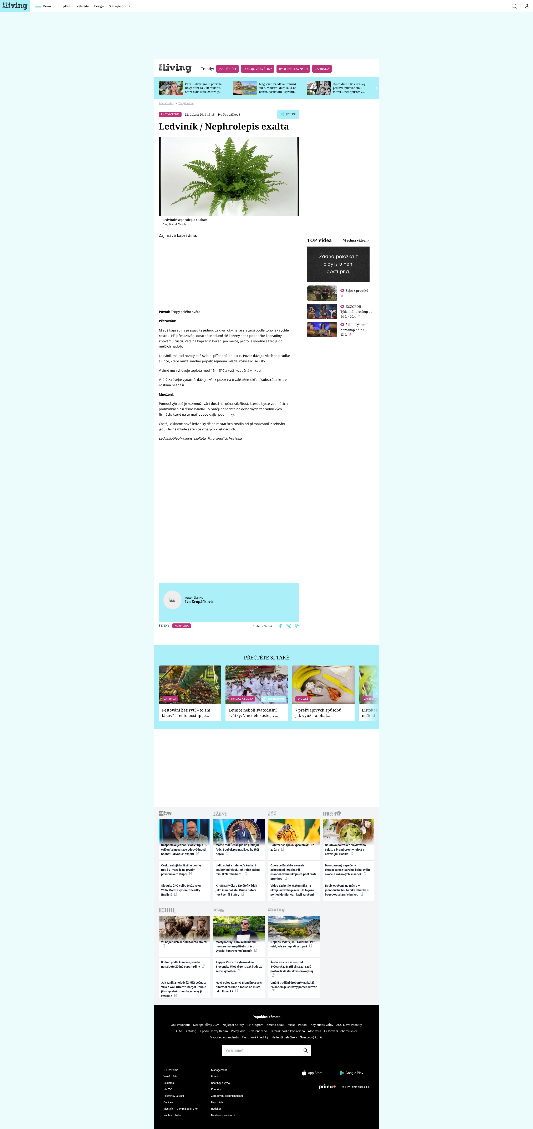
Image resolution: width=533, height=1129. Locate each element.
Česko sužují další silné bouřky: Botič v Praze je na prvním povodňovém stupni (181, 870)
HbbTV (167, 1089)
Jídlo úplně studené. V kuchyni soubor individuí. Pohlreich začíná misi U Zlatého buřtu (238, 870)
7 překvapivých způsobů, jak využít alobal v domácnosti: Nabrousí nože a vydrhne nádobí (318, 712)
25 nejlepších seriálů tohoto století (184, 942)
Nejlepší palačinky (284, 1037)
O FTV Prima (170, 1070)
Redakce (216, 1108)
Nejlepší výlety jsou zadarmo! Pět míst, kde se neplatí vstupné (292, 944)
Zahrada (83, 6)
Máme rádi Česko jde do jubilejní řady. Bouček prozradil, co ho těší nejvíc (237, 849)
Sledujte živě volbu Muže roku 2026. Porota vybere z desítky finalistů (181, 890)
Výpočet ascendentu (224, 1037)
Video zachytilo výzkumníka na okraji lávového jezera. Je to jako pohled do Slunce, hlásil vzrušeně (292, 890)
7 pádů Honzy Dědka (213, 1031)
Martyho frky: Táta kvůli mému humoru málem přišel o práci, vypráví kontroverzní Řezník (236, 946)
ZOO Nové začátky (349, 1025)
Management (219, 1070)
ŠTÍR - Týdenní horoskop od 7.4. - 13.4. (353, 329)
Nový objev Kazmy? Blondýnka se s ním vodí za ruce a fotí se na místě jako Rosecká (239, 987)
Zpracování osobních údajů (227, 1095)
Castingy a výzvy (220, 1082)
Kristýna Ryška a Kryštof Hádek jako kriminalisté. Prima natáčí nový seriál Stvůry (236, 890)
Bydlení (65, 6)
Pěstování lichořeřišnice (341, 1031)
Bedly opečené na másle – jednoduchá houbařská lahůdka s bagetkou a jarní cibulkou (347, 890)
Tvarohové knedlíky (255, 1037)
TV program (255, 1025)
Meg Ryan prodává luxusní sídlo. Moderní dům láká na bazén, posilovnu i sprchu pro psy (277, 90)
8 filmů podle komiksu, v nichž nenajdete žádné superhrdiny (180, 964)
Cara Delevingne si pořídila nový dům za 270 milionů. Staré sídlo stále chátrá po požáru (203, 90)
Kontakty (216, 1089)
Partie (291, 1025)
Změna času (275, 1025)
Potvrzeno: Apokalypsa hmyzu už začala (292, 847)
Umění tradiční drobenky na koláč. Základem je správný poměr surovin (293, 985)
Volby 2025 (238, 1031)
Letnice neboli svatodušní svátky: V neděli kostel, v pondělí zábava (253, 712)
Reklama (168, 1082)
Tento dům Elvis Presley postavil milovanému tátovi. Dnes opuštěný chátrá (349, 90)
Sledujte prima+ (120, 6)
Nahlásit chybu (172, 1115)
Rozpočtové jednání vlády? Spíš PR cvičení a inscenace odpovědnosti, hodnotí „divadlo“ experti (184, 849)
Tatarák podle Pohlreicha (287, 1031)
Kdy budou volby (322, 1025)
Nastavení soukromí (223, 1115)
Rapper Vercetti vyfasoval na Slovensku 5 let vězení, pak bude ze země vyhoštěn (239, 967)
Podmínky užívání (173, 1095)
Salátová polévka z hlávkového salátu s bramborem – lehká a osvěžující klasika (345, 849)
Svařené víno (258, 1031)
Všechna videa (354, 240)
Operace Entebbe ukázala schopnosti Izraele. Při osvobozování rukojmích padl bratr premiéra (293, 872)
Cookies (168, 1102)
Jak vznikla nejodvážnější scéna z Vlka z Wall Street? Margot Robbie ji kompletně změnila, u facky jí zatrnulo (183, 989)
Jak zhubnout (180, 1025)
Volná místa (170, 1076)
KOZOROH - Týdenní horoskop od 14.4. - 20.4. (356, 311)
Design (99, 6)
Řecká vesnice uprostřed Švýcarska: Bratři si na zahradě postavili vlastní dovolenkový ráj (291, 967)
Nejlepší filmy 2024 (206, 1025)
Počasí (303, 1025)
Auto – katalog (186, 1031)
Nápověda (217, 1102)
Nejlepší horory (233, 1025)
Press (214, 1076)
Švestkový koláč (311, 1037)
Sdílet (290, 115)
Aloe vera (314, 1031)
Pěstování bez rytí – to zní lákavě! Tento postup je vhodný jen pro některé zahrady (186, 712)
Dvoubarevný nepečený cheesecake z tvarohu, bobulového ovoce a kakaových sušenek (348, 870)
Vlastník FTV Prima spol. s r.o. (180, 1108)
